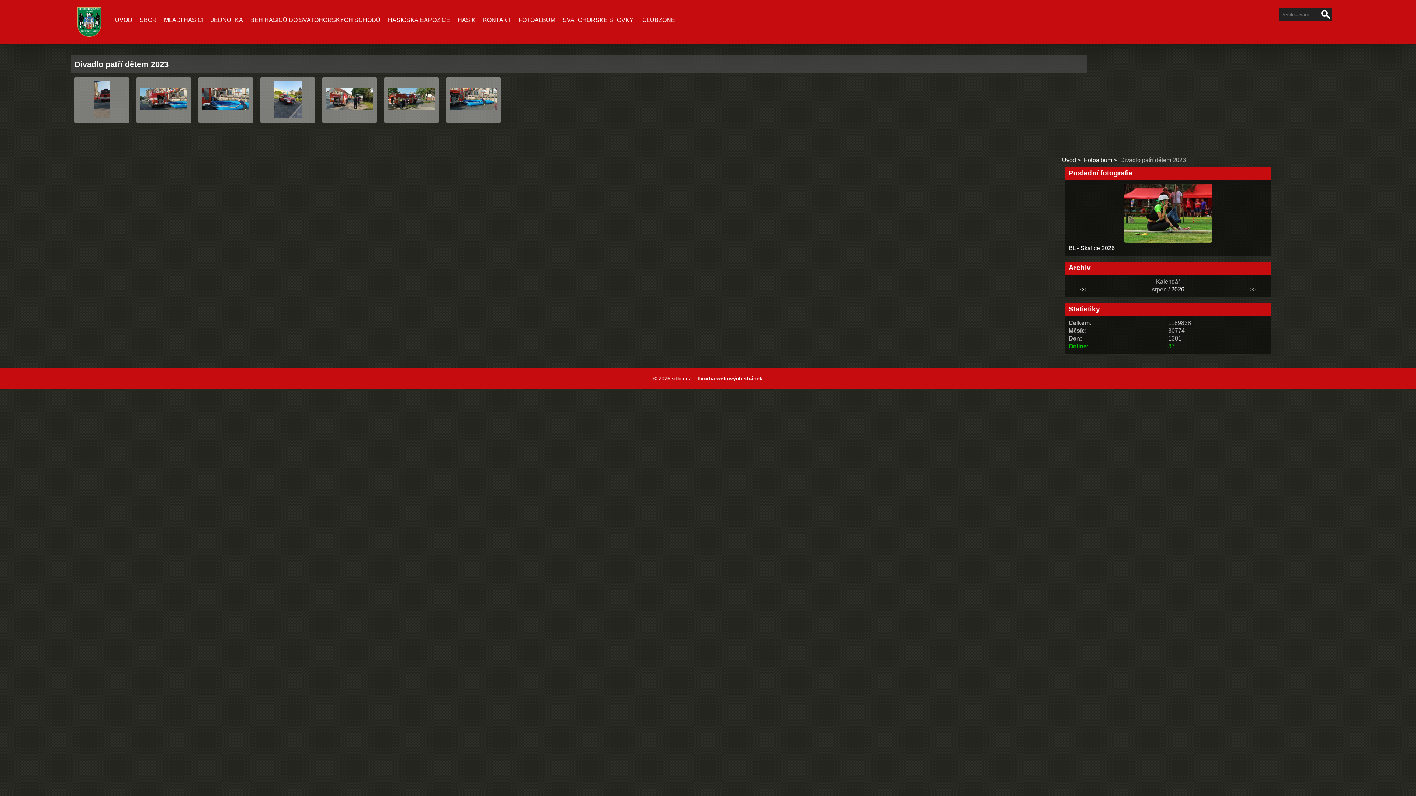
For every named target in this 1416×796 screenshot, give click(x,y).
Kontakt (497, 20)
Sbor (148, 20)
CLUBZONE (658, 20)
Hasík (467, 20)
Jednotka (227, 20)
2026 (1177, 289)
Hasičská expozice (419, 20)
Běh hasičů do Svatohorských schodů (315, 20)
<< (1083, 289)
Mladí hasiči (184, 20)
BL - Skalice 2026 (1092, 248)
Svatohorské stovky (598, 20)
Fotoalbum (536, 20)
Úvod (123, 20)
